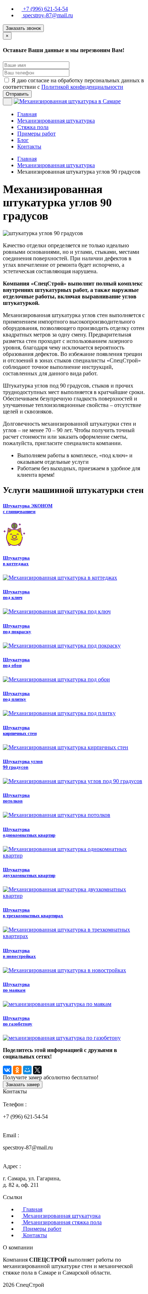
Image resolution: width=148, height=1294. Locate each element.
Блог (23, 140)
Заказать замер (23, 1084)
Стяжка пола (32, 127)
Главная (27, 114)
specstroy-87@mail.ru (47, 15)
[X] (37, 1070)
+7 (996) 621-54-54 (45, 9)
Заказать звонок (23, 28)
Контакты (29, 146)
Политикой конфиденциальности (82, 87)
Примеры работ (36, 134)
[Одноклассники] (17, 1070)
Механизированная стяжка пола (62, 1222)
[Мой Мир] (27, 1070)
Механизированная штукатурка (56, 121)
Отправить (17, 94)
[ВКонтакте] (7, 1070)
